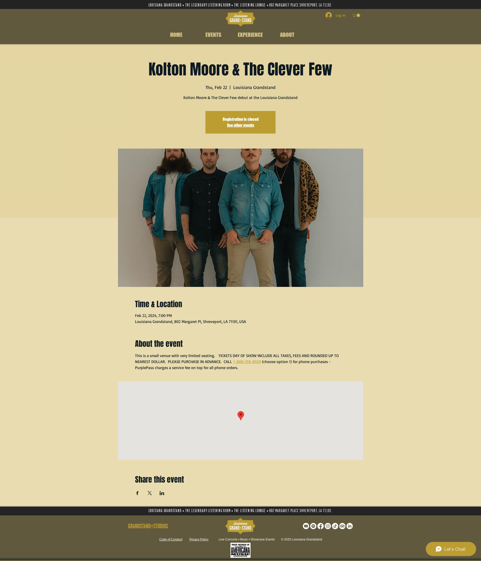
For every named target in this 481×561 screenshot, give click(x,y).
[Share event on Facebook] (137, 493)
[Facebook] (320, 526)
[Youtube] (306, 526)
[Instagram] (328, 526)
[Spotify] (313, 526)
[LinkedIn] (349, 526)
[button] (356, 15)
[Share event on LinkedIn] (162, 493)
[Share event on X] (149, 493)
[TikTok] (335, 526)
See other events (240, 125)
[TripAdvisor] (342, 526)
